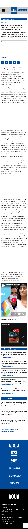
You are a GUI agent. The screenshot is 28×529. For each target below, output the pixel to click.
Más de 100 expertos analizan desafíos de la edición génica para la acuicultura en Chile (13, 354)
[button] (2, 62)
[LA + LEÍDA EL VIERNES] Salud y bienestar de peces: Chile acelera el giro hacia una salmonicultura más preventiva (14, 381)
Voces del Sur (12, 68)
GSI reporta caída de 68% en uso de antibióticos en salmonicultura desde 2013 (13, 390)
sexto (3, 72)
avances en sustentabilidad (10, 429)
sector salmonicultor (7, 431)
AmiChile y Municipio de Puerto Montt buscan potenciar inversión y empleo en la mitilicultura (14, 372)
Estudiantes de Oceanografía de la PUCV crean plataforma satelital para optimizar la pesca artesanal (14, 363)
